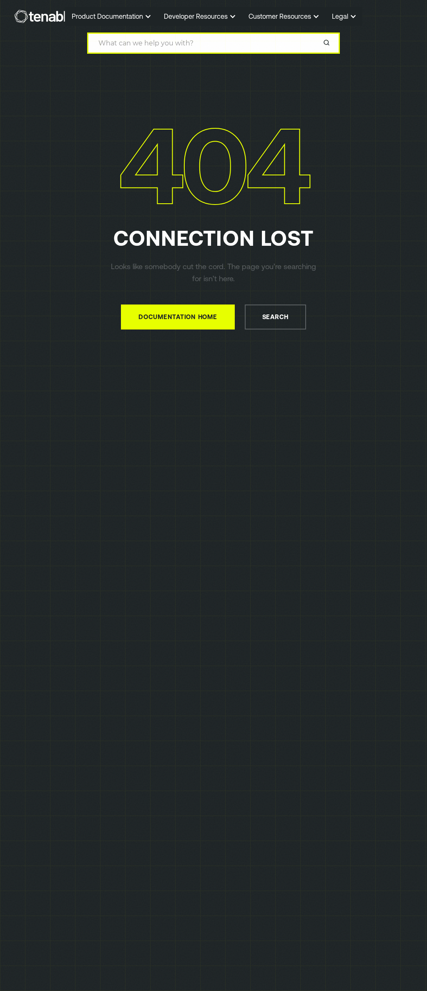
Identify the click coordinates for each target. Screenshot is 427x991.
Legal (341, 16)
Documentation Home (177, 316)
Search (275, 316)
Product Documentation (108, 16)
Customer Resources (281, 16)
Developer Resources (196, 16)
